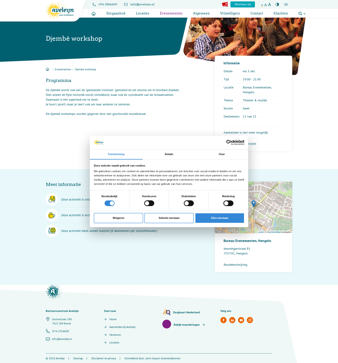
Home (113, 319)
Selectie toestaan (169, 217)
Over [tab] (222, 154)
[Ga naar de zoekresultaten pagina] (302, 12)
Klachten (281, 13)
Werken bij (242, 4)
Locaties (142, 13)
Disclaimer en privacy (103, 358)
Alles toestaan (219, 217)
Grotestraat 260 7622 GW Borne (62, 321)
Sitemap (78, 358)
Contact (257, 13)
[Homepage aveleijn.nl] (53, 292)
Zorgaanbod (115, 13)
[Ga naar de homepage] (93, 12)
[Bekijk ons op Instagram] (250, 320)
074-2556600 (108, 4)
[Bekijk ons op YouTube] (241, 320)
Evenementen (171, 13)
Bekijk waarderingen (187, 324)
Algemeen (201, 13)
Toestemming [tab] (116, 154)
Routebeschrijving (235, 265)
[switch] (149, 203)
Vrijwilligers (230, 13)
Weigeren (118, 217)
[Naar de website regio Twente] (225, 4)
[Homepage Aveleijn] (62, 10)
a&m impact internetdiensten (162, 358)
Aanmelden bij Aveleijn (122, 327)
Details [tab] (169, 154)
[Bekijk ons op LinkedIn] (232, 320)
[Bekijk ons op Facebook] (223, 320)
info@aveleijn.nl (142, 4)
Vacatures (115, 334)
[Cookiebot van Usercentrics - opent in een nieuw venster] (229, 142)
